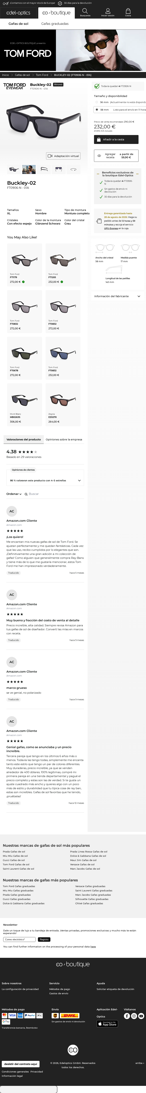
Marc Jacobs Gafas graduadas (93, 894)
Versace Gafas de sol (82, 864)
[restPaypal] (29, 1015)
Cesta (128, 15)
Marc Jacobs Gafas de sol (85, 868)
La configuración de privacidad (20, 989)
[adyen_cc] (4, 1015)
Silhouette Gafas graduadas (91, 899)
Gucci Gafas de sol (14, 860)
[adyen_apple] (39, 1015)
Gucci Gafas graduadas (16, 899)
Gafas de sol (22, 75)
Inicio (5, 75)
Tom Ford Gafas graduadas (19, 886)
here (93, 946)
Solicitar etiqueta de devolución (115, 989)
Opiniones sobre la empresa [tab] (64, 439)
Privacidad (36, 1071)
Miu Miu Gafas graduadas (18, 890)
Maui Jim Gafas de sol (83, 860)
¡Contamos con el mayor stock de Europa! (32, 3)
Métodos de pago (59, 989)
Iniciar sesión (107, 15)
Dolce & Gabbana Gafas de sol (88, 855)
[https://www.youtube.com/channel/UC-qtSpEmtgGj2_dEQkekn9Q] (141, 1016)
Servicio (54, 983)
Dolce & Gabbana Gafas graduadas (24, 903)
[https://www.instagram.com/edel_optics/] (134, 1016)
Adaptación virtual (66, 156)
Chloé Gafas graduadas (89, 903)
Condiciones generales (15, 1071)
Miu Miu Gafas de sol (15, 855)
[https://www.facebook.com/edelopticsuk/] (127, 1016)
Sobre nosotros (11, 983)
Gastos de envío (58, 993)
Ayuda (101, 983)
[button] (18, 13)
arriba (139, 1063)
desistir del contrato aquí (20, 1064)
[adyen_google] (6, 1022)
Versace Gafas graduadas (90, 886)
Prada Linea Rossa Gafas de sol (88, 851)
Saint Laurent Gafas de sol (18, 868)
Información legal (12, 1075)
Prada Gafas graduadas (17, 894)
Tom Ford (42, 75)
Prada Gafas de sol (14, 851)
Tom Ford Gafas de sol (16, 864)
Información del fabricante (111, 296)
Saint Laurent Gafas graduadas (93, 890)
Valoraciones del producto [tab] (24, 439)
